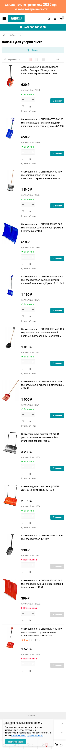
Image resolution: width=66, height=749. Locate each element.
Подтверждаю (15, 741)
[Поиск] (49, 18)
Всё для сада (15, 35)
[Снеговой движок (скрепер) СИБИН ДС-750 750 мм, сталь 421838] (10, 495)
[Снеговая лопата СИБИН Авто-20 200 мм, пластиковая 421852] (10, 544)
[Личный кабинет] (55, 18)
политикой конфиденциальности (27, 735)
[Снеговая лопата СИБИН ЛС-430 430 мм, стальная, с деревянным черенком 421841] (10, 390)
